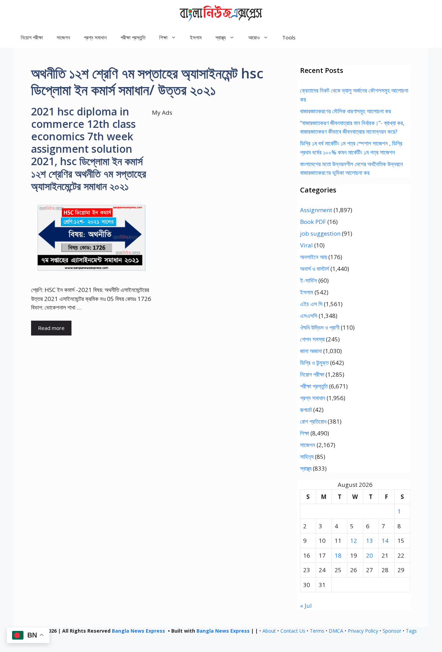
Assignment (316, 210)
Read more (51, 327)
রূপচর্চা (306, 410)
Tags (411, 630)
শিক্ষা (304, 433)
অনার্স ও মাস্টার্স (314, 269)
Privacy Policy (363, 630)
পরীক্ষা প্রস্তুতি (133, 37)
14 (385, 541)
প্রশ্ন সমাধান (95, 37)
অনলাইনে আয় (313, 257)
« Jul (306, 606)
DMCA (336, 630)
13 (369, 541)
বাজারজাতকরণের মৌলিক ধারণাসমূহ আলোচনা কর (345, 111)
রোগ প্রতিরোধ (313, 421)
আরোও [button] (254, 37)
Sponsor (392, 630)
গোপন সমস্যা (312, 339)
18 (338, 555)
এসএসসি (308, 316)
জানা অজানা (311, 351)
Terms (317, 630)
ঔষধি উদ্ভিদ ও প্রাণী (319, 327)
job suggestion (320, 233)
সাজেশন (63, 37)
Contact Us (292, 630)
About (269, 630)
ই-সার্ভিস (308, 280)
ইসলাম (196, 37)
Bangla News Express (138, 630)
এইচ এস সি (311, 304)
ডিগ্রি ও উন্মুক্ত (314, 363)
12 (353, 541)
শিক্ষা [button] (163, 37)
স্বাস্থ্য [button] (220, 37)
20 (369, 555)
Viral (306, 245)
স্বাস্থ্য (305, 468)
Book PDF (313, 222)
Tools (289, 37)
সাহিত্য (307, 457)
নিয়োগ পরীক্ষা (32, 37)
